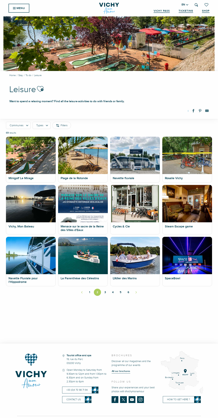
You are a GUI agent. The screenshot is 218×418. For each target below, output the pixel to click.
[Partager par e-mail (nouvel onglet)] (207, 111)
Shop (205, 10)
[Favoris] (206, 4)
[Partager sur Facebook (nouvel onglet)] (193, 111)
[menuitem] (109, 8)
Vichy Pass (162, 10)
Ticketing (186, 10)
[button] (196, 5)
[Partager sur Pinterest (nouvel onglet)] (200, 111)
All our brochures (121, 371)
